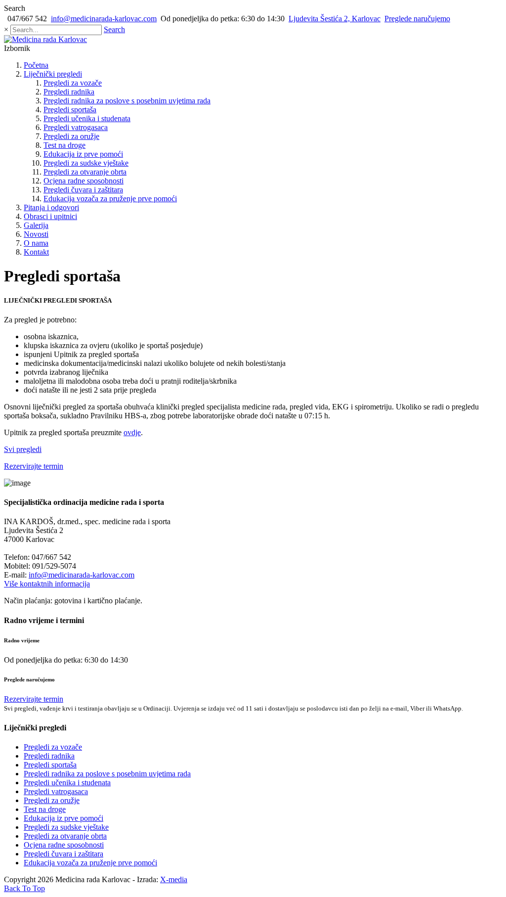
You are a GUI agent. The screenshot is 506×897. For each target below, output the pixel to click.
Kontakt (36, 252)
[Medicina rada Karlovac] (45, 39)
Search (114, 29)
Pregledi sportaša (69, 109)
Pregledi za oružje (71, 136)
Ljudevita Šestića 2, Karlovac (334, 18)
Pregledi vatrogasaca (75, 127)
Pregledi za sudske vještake (85, 163)
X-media (173, 879)
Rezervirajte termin (33, 466)
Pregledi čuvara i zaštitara (83, 189)
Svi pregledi (23, 449)
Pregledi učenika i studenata (86, 118)
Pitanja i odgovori (51, 207)
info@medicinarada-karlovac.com (104, 18)
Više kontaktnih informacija (47, 584)
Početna (36, 65)
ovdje (132, 432)
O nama (36, 243)
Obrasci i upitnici (50, 216)
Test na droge (64, 145)
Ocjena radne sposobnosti (83, 181)
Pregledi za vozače (72, 83)
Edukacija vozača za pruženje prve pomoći (110, 198)
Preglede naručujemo (417, 18)
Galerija (36, 225)
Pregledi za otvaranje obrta (84, 172)
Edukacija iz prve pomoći (83, 154)
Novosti (36, 234)
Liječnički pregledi (53, 74)
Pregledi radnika (68, 92)
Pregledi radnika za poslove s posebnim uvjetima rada (127, 100)
